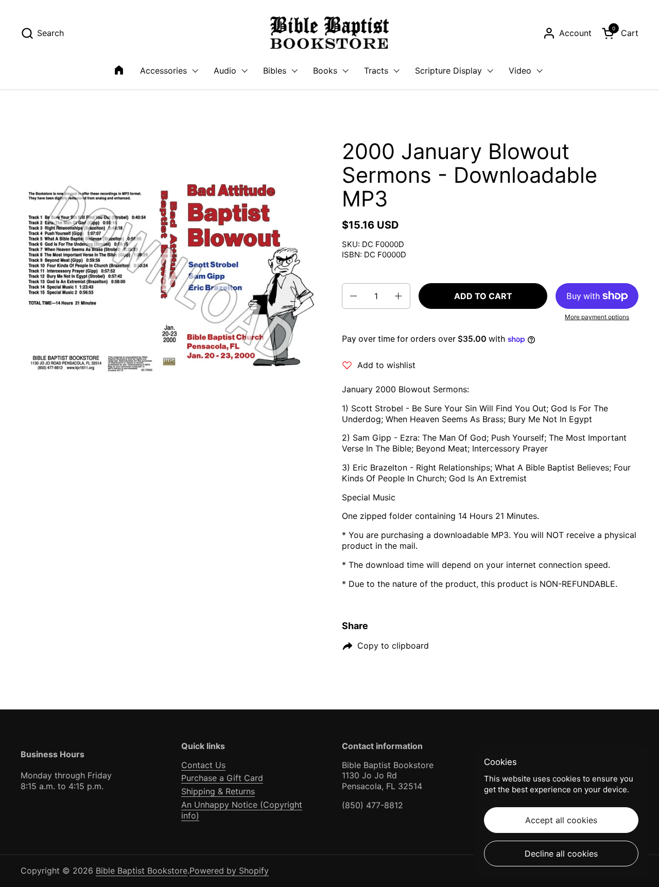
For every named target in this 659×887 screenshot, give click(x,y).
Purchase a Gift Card (222, 778)
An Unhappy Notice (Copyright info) (241, 810)
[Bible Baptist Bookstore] (329, 33)
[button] (42, 33)
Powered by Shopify (229, 870)
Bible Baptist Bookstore (141, 870)
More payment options (597, 317)
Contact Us (203, 765)
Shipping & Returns (218, 791)
